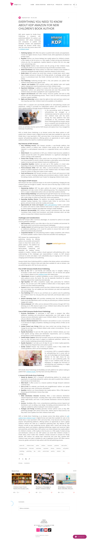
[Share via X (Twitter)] (22, 459)
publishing (28, 451)
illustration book (23, 448)
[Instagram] (38, 530)
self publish (66, 448)
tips (34, 451)
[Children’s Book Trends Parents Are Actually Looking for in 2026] (22, 478)
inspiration (45, 448)
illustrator (50, 445)
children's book (30, 445)
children (43, 445)
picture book (46, 451)
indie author (64, 445)
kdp (64, 451)
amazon (59, 451)
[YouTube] (45, 530)
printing (21, 454)
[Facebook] (42, 530)
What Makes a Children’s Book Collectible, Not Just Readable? (65, 487)
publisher (56, 445)
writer (39, 451)
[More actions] (68, 17)
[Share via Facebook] (19, 459)
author (37, 445)
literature (58, 448)
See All (74, 470)
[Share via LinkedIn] (26, 459)
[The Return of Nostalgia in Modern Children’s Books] (44, 478)
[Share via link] (29, 459)
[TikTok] (49, 530)
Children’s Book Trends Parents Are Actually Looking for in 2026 (21, 487)
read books (38, 448)
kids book (31, 448)
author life (21, 445)
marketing (21, 451)
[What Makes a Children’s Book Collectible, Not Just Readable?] (66, 478)
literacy (52, 448)
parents (53, 451)
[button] (40, 4)
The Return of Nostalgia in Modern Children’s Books (43, 487)
